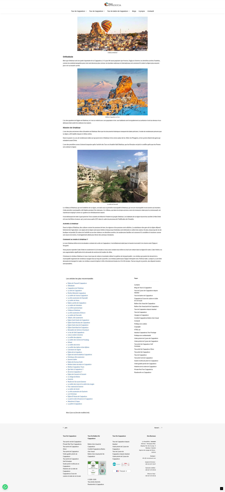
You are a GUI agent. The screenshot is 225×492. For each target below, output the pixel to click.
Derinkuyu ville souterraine (76, 357)
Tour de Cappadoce (78, 11)
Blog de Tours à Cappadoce (143, 287)
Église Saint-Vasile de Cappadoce (78, 320)
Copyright (137, 327)
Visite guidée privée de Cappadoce (145, 363)
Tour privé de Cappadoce (142, 352)
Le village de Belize (74, 377)
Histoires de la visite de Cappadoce (145, 366)
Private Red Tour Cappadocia (143, 369)
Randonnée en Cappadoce (142, 372)
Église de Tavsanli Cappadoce (77, 283)
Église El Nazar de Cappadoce (77, 396)
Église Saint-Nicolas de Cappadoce (79, 322)
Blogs (134, 11)
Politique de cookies (140, 324)
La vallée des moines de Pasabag (78, 340)
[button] (5, 487)
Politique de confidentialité (142, 335)
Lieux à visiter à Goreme (75, 335)
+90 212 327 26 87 (150, 464)
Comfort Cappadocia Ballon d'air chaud (146, 318)
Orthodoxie (71, 285)
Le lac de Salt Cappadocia (76, 332)
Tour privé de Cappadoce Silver (144, 349)
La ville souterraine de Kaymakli (78, 298)
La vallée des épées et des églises (78, 347)
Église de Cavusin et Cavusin (77, 374)
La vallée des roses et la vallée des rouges (81, 384)
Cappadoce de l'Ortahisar (76, 288)
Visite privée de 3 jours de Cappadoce (146, 341)
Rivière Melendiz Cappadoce (77, 293)
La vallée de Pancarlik (75, 315)
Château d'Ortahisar (74, 310)
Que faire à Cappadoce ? (75, 369)
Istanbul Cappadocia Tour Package (145, 332)
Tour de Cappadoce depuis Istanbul (145, 309)
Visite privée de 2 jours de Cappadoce (146, 338)
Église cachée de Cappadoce (77, 303)
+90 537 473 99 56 (150, 470)
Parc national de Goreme (75, 386)
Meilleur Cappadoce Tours (76, 367)
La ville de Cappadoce (75, 290)
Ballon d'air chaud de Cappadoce (144, 303)
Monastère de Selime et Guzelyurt (78, 330)
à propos (142, 11)
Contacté (150, 11)
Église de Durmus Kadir (75, 362)
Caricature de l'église (74, 349)
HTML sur (137, 329)
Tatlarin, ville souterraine (75, 317)
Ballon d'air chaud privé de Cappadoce (146, 306)
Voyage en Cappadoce (141, 315)
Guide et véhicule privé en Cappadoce (146, 361)
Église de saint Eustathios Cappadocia (80, 354)
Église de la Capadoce (75, 352)
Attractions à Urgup (74, 401)
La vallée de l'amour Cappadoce (78, 295)
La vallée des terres (74, 345)
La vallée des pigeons (74, 337)
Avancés (70, 379)
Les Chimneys (72, 394)
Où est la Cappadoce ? (75, 372)
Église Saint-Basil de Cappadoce (78, 327)
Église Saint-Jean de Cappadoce (78, 325)
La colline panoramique (75, 308)
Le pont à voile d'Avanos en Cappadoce (80, 399)
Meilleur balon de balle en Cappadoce (79, 364)
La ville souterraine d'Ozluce (76, 313)
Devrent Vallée (72, 359)
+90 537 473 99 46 (150, 476)
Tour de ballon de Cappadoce (117, 11)
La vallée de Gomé (73, 389)
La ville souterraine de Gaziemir (77, 391)
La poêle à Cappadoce (75, 404)
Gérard (70, 342)
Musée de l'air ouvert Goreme (77, 381)
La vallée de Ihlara (73, 300)
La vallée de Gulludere (75, 305)
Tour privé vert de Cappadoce (143, 358)
